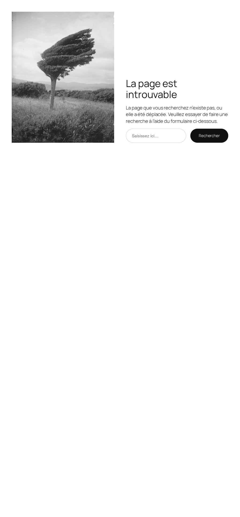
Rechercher (209, 135)
